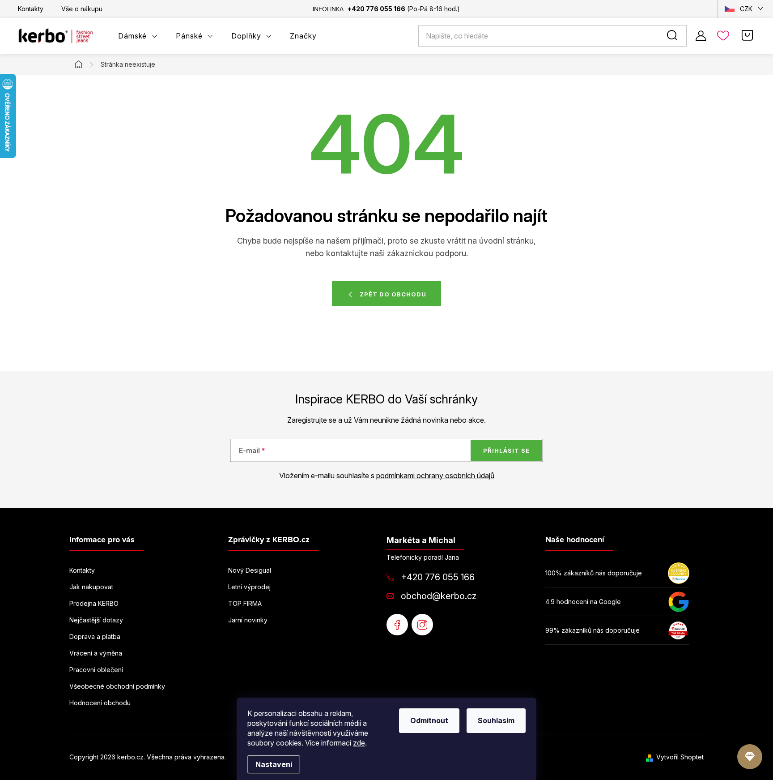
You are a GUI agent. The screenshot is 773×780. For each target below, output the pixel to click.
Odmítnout (429, 720)
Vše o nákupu (81, 9)
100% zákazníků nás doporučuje (593, 573)
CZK (746, 9)
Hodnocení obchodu (100, 703)
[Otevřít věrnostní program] (749, 756)
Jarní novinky (248, 620)
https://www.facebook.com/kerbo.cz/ (397, 624)
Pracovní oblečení (96, 669)
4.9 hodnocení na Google (583, 601)
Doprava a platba (94, 636)
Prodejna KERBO (94, 603)
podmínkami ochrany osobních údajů (435, 475)
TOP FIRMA (245, 603)
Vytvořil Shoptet (680, 757)
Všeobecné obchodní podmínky (117, 686)
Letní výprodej (249, 587)
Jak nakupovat (91, 587)
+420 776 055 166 (438, 577)
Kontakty (30, 9)
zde (359, 742)
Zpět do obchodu (393, 294)
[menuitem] (138, 36)
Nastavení (273, 764)
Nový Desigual (249, 570)
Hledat (674, 36)
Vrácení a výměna (95, 653)
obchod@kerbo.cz (438, 596)
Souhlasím (496, 720)
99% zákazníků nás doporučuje (592, 630)
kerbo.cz (422, 624)
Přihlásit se (506, 450)
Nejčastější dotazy (96, 620)
